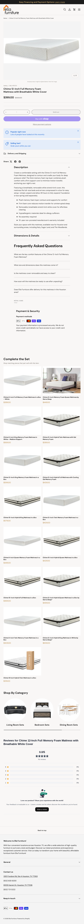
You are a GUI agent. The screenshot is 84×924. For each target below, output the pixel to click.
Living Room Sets (15, 724)
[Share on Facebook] (15, 161)
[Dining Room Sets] (68, 710)
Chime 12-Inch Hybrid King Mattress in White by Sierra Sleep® (60, 639)
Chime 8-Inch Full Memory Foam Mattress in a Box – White (22, 398)
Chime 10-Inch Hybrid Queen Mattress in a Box (60, 558)
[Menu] (79, 9)
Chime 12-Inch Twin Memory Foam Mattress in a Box (60, 518)
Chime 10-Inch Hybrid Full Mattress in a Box (20, 598)
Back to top (42, 830)
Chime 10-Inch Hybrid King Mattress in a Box (20, 517)
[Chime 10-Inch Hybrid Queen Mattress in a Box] (61, 541)
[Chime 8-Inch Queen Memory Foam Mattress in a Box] (22, 541)
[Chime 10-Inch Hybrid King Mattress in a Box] (22, 501)
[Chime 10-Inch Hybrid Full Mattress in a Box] (22, 581)
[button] (74, 9)
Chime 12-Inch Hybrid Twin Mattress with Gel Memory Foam (59, 438)
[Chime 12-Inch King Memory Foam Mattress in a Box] (22, 461)
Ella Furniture (13, 918)
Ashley (6, 86)
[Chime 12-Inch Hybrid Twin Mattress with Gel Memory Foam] (61, 421)
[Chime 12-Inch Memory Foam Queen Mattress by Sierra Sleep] (61, 380)
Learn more (60, 2)
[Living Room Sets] (15, 710)
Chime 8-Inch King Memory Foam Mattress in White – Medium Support (20, 438)
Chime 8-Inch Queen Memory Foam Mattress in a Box (22, 558)
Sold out (56, 112)
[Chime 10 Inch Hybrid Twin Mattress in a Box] (22, 661)
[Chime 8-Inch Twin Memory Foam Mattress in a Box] (22, 621)
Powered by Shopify (23, 918)
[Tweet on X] (11, 161)
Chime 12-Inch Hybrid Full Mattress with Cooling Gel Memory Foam (61, 478)
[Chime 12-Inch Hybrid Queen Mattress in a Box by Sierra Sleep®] (61, 581)
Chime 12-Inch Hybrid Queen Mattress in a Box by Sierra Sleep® (61, 599)
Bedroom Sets (42, 724)
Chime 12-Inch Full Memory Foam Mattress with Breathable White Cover (31, 18)
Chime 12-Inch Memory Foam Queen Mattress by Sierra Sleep (61, 398)
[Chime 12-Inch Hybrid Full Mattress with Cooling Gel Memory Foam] (61, 461)
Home (5, 18)
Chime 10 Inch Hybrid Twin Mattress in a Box (20, 678)
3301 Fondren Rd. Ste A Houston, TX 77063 (21, 876)
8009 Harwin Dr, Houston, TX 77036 (18, 885)
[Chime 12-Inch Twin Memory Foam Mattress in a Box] (61, 501)
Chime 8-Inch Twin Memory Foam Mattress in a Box (21, 639)
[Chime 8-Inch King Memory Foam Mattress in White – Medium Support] (22, 421)
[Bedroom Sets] (41, 710)
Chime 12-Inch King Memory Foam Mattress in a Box (21, 478)
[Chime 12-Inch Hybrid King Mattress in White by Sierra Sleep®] (61, 621)
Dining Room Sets (69, 724)
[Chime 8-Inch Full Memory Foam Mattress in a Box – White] (22, 380)
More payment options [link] (42, 124)
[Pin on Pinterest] (20, 161)
